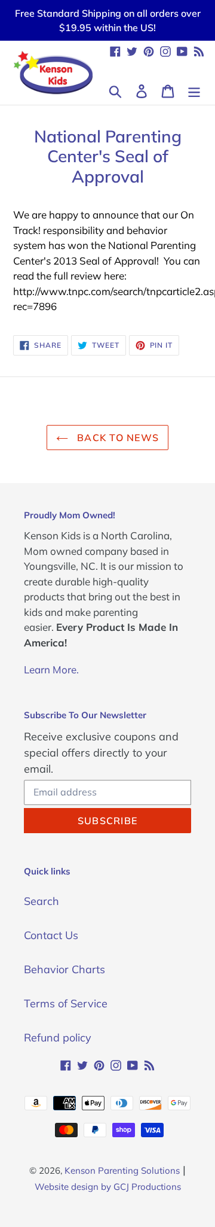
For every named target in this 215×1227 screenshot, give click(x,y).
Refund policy (57, 1037)
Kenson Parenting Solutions (122, 1170)
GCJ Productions (147, 1186)
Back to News (116, 438)
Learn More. (51, 669)
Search (41, 901)
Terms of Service (66, 1003)
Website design (67, 1186)
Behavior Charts (64, 969)
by (106, 1186)
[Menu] (194, 90)
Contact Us (51, 935)
